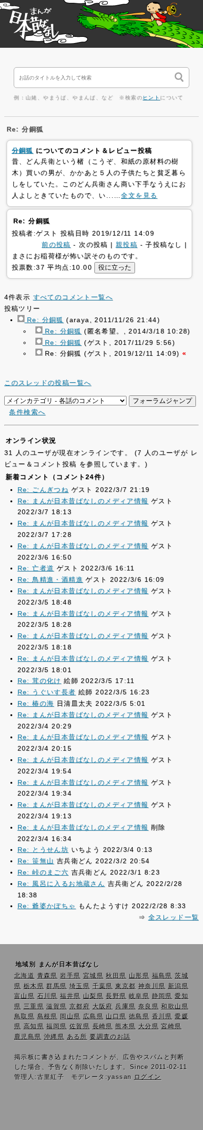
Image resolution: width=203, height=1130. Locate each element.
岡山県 (70, 1016)
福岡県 (56, 1026)
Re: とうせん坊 (43, 849)
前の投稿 (56, 244)
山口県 (116, 1016)
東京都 (125, 986)
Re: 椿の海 (35, 703)
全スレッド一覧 (173, 917)
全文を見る (139, 195)
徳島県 (139, 1016)
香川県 (162, 1016)
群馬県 (56, 986)
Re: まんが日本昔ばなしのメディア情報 (83, 501)
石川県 (47, 996)
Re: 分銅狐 (44, 320)
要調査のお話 (110, 1037)
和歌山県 (174, 1006)
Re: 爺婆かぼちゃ (46, 906)
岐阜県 (139, 996)
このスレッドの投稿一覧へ (48, 382)
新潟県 (178, 986)
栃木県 (34, 986)
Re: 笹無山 (35, 861)
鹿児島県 (28, 1037)
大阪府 (103, 1006)
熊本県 (125, 1026)
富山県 (24, 996)
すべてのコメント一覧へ (73, 297)
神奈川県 (152, 986)
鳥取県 (24, 1016)
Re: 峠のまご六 (43, 872)
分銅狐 (23, 150)
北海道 (24, 975)
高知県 (34, 1026)
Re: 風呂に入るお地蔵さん (61, 883)
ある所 (77, 1037)
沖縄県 (54, 1037)
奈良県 (148, 1006)
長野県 (116, 996)
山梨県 (93, 996)
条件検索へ (27, 412)
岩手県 (70, 975)
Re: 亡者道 (35, 568)
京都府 (79, 1006)
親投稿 (126, 244)
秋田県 (116, 975)
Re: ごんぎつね (43, 489)
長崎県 (103, 1026)
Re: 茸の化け (39, 680)
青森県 (47, 975)
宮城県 (93, 975)
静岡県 (162, 996)
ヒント (151, 97)
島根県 (47, 1016)
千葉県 (103, 986)
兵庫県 (125, 1006)
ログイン (147, 1077)
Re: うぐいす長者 (46, 692)
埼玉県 (79, 986)
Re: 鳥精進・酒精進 (50, 579)
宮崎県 (171, 1026)
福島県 (162, 975)
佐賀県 (79, 1026)
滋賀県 (56, 1006)
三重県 (34, 1006)
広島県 (93, 1016)
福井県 (70, 996)
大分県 (148, 1026)
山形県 (139, 975)
